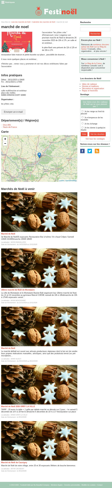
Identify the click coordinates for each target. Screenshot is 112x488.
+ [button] (5, 139)
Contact (100, 485)
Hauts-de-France (10, 127)
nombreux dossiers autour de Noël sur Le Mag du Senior (95, 46)
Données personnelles (72, 485)
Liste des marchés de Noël (20, 22)
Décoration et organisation (93, 88)
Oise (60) (7, 125)
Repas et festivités (90, 91)
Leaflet (61, 180)
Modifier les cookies (89, 485)
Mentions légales (57, 485)
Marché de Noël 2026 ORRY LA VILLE (18, 406)
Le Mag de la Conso (93, 63)
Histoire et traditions (90, 86)
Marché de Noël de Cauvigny (14, 462)
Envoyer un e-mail (13, 112)
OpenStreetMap (71, 180)
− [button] (5, 143)
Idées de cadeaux (89, 84)
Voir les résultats (97, 134)
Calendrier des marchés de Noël (43, 22)
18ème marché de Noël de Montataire (18, 290)
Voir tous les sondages (95, 139)
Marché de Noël (8, 234)
